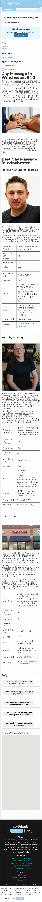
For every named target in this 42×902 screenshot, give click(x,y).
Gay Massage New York (21, 861)
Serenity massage (25, 504)
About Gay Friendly (21, 877)
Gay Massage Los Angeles (21, 863)
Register (16, 884)
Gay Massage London (21, 868)
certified (23, 145)
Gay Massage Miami (21, 866)
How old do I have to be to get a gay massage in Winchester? (19, 682)
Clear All (4, 48)
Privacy (26, 884)
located (8, 141)
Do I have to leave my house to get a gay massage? (19, 693)
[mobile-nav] (3, 3)
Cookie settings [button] (8, 898)
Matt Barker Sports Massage (26, 324)
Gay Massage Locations (21, 858)
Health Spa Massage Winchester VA (27, 662)
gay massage (13, 84)
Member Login (21, 875)
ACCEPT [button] (20, 898)
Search (21, 880)
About (8, 884)
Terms (33, 884)
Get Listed (21, 35)
